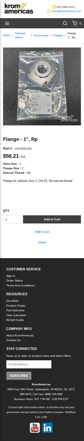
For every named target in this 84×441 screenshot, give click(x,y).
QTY (6, 210)
